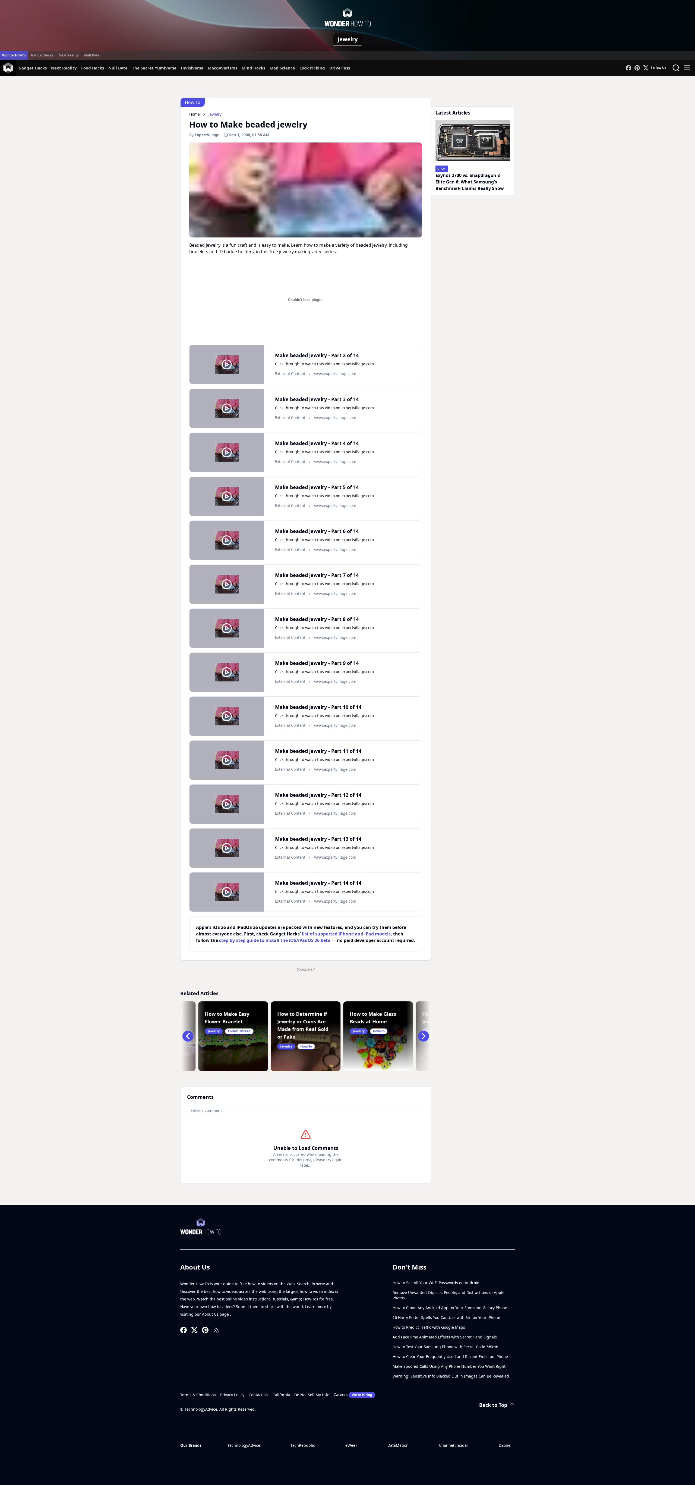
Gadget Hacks (42, 55)
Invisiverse (192, 68)
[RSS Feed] (216, 1330)
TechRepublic (302, 1445)
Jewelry (347, 39)
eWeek (351, 1445)
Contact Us (258, 1394)
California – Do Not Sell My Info (301, 1394)
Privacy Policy (232, 1394)
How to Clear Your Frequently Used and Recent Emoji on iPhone (450, 1356)
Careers (353, 1394)
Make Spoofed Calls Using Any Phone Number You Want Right (449, 1366)
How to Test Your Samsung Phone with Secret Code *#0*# (445, 1346)
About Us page (216, 1314)
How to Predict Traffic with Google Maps (429, 1327)
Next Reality (69, 55)
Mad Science (282, 68)
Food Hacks (92, 68)
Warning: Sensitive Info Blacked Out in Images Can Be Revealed (451, 1376)
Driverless (339, 68)
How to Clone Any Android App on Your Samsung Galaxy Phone (450, 1307)
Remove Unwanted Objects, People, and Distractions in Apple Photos (448, 1295)
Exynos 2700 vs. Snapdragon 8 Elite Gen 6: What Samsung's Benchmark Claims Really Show (469, 181)
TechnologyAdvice (244, 1445)
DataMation (398, 1445)
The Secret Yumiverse (154, 68)
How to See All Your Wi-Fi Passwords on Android (436, 1282)
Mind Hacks (253, 68)
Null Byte (91, 55)
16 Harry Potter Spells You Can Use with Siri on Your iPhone (446, 1317)
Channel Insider (453, 1445)
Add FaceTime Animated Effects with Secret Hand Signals (445, 1337)
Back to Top (493, 1405)
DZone (504, 1445)
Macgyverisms (222, 68)
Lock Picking (312, 68)
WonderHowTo (14, 55)
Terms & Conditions (198, 1394)
